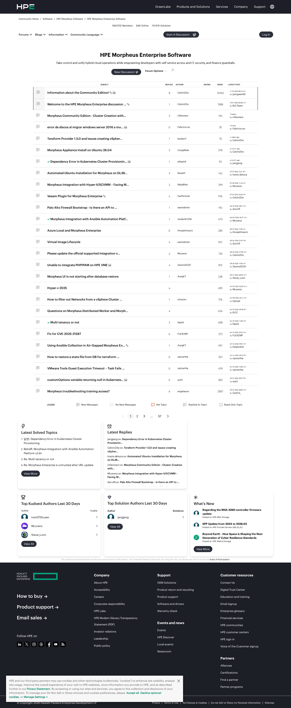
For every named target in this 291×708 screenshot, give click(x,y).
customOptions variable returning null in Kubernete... (85, 380)
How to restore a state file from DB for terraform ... (83, 357)
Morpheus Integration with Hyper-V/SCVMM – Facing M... (88, 185)
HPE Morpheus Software (69, 18)
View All (115, 526)
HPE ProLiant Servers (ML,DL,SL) (228, 527)
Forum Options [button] (154, 70)
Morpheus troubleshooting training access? (78, 391)
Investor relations (105, 631)
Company (241, 7)
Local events (165, 644)
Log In (266, 34)
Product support (35, 607)
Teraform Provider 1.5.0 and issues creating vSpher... (84, 139)
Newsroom (164, 651)
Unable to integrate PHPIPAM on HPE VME (77, 265)
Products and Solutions (193, 7)
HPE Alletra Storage (222, 541)
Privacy (156, 702)
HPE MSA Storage (221, 517)
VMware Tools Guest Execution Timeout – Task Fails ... (86, 368)
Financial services (231, 618)
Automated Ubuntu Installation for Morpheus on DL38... (87, 173)
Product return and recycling (175, 589)
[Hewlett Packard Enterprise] (46, 576)
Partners (227, 658)
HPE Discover (165, 637)
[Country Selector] (272, 6)
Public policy (102, 645)
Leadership (101, 638)
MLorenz (36, 526)
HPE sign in (227, 639)
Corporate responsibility (109, 604)
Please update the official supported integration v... (83, 253)
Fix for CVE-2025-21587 (64, 334)
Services (222, 7)
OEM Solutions (166, 582)
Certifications (229, 672)
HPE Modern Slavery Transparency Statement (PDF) (115, 621)
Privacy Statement (38, 688)
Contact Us (227, 582)
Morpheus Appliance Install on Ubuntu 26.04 (79, 150)
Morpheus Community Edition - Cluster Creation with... (86, 116)
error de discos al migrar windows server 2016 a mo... (85, 127)
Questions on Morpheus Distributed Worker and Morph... (87, 311)
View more (30, 473)
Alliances (226, 665)
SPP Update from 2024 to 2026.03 (224, 523)
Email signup (228, 604)
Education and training (235, 596)
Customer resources (236, 575)
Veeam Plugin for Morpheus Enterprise (75, 196)
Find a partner (229, 679)
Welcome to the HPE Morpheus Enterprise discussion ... (87, 104)
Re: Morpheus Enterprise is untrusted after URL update (58, 465)
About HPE (101, 582)
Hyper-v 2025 (57, 288)
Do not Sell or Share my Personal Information (236, 702)
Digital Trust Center (232, 589)
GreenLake (163, 7)
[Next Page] (168, 416)
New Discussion (124, 72)
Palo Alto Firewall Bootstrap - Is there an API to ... (82, 207)
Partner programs (231, 686)
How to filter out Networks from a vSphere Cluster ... (84, 299)
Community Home (29, 18)
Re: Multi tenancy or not (39, 459)
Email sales (29, 618)
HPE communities (231, 625)
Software (48, 18)
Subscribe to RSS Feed (173, 70)
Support (259, 7)
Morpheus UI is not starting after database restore (83, 276)
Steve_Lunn (38, 534)
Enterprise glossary (232, 611)
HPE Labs (100, 611)
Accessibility (102, 589)
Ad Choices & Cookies (195, 702)
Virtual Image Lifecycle (63, 242)
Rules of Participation (220, 559)
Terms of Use (171, 702)
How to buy (29, 596)
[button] (178, 680)
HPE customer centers (234, 632)
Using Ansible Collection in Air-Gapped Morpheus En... (86, 345)
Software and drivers (170, 604)
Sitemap (269, 702)
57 (159, 416)
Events (161, 630)
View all (29, 544)
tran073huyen (40, 517)
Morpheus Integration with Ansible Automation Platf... (89, 219)
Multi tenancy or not (64, 322)
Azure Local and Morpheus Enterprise (74, 230)
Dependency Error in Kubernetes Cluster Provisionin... (89, 161)
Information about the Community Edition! (78, 93)
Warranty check (167, 611)
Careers (99, 596)
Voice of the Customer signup (239, 646)
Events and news (170, 623)
